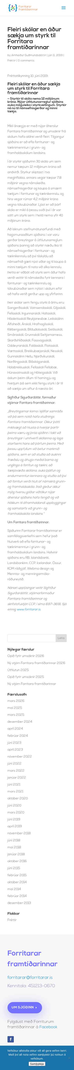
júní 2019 (13, 819)
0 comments (26, 60)
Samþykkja (37, 1063)
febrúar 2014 (17, 896)
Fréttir (11, 60)
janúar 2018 (16, 854)
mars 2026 (15, 701)
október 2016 (17, 861)
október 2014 (17, 882)
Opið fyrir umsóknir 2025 (25, 677)
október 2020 (17, 798)
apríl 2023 (15, 749)
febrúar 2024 (17, 736)
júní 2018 (13, 840)
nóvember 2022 (19, 756)
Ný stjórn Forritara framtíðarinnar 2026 (36, 663)
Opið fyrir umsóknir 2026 (25, 656)
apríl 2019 (14, 826)
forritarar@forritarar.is (30, 978)
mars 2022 (15, 770)
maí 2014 (14, 889)
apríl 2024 (15, 728)
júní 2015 (13, 868)
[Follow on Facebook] (10, 1039)
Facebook (48, 1027)
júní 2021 (13, 784)
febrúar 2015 (17, 875)
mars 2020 (15, 812)
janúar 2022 (16, 777)
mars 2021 (15, 791)
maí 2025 (14, 708)
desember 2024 (19, 722)
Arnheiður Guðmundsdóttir (28, 55)
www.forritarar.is (28, 609)
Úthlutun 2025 (18, 670)
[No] (69, 1058)
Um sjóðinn (23, 1007)
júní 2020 (14, 805)
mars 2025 (15, 715)
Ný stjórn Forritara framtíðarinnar (31, 684)
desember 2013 (19, 903)
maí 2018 (14, 847)
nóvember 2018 (19, 833)
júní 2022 (14, 763)
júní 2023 (14, 743)
